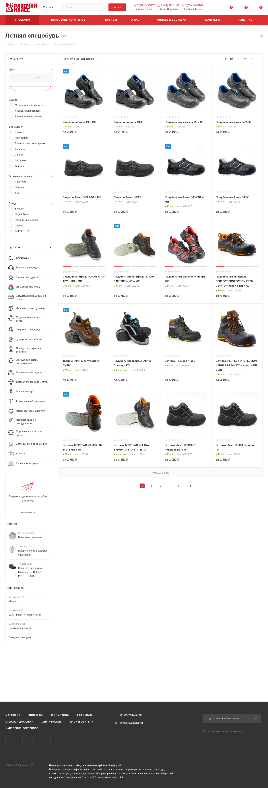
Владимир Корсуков (20, 637)
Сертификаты (52, 721)
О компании (60, 715)
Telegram (19, 740)
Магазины (12, 715)
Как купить (85, 715)
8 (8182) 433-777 (146, 5)
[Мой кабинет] (216, 8)
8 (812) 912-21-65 (170, 5)
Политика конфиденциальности (227, 731)
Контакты (35, 715)
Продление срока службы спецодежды (32, 552)
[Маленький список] (225, 59)
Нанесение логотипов (30, 537)
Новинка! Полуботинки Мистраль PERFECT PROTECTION (30, 572)
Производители (81, 721)
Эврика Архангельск (20, 628)
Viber (28, 740)
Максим (13, 601)
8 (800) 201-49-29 (194, 5)
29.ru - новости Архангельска (25, 614)
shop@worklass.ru (131, 722)
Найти (117, 7)
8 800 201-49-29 (131, 715)
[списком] (250, 59)
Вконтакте (9, 740)
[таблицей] (256, 59)
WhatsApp (37, 740)
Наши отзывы (14, 587)
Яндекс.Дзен (47, 740)
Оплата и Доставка (19, 721)
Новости (11, 523)
